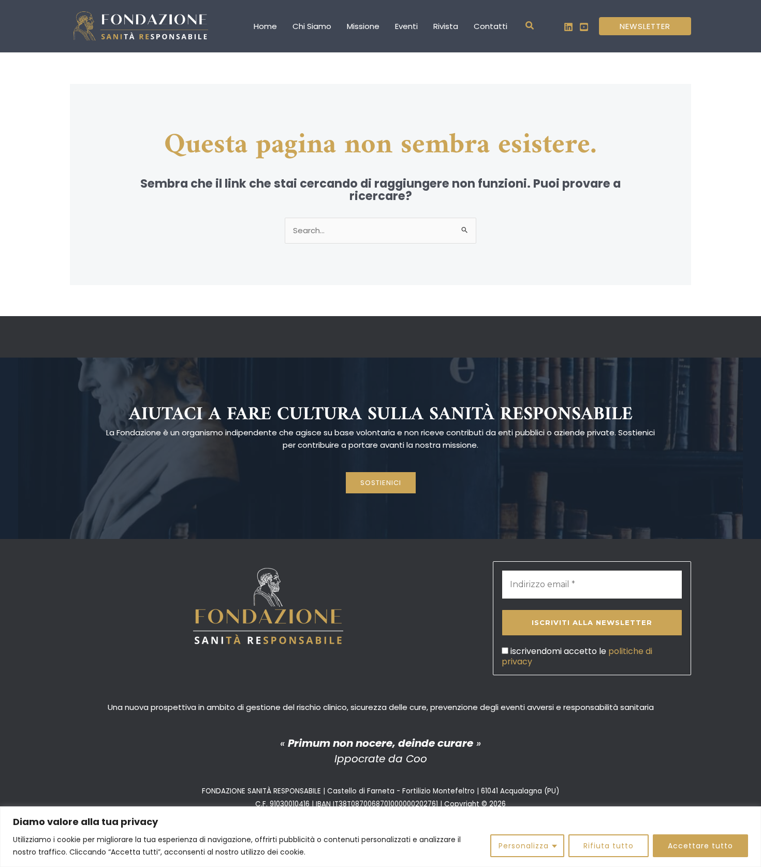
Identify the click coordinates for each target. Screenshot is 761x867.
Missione (363, 26)
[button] (530, 26)
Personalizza (524, 846)
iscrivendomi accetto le (577, 656)
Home (265, 26)
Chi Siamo (311, 26)
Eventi (406, 26)
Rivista (445, 26)
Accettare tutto (700, 846)
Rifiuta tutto (608, 846)
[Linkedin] (568, 27)
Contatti (490, 26)
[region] (380, 836)
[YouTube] (584, 27)
